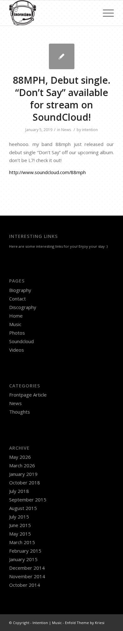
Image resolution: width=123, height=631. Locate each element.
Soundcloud (21, 341)
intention (90, 129)
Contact (17, 298)
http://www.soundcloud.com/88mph (47, 172)
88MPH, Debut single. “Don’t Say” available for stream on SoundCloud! (61, 99)
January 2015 (23, 559)
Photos (17, 333)
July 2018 (19, 491)
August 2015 (23, 508)
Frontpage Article (28, 394)
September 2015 (27, 499)
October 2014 (24, 585)
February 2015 (25, 551)
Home (16, 315)
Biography (20, 290)
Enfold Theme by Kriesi (84, 622)
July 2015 (19, 516)
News (66, 129)
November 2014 (27, 576)
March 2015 (22, 542)
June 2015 (20, 525)
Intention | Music (47, 622)
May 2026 (20, 457)
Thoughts (19, 412)
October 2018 (24, 482)
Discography (22, 307)
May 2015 (20, 534)
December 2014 (27, 568)
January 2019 (23, 474)
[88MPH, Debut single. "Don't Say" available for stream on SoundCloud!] (61, 56)
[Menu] (105, 13)
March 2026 (22, 465)
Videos (16, 350)
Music (15, 324)
